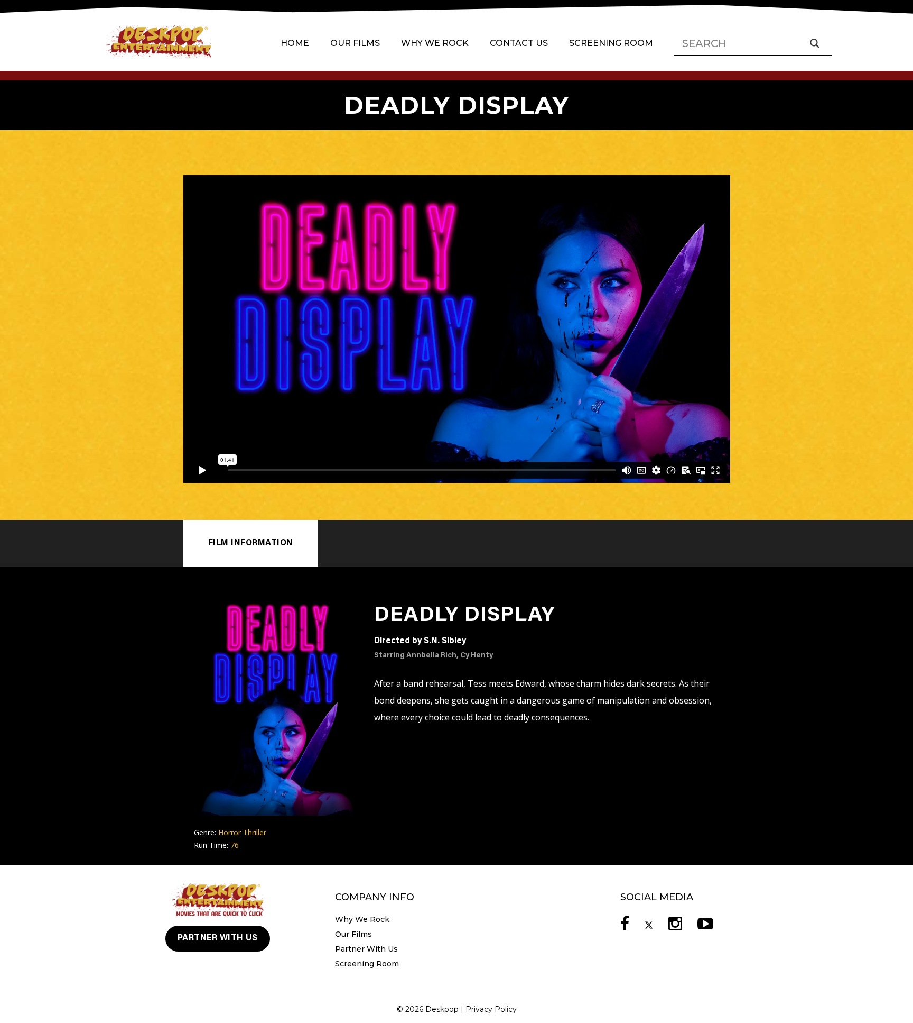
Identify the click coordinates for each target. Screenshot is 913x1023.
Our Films (355, 43)
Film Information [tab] (250, 543)
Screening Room (611, 43)
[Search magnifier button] (814, 44)
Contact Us (519, 43)
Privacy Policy (491, 1009)
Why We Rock (435, 43)
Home (295, 43)
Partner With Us (218, 938)
